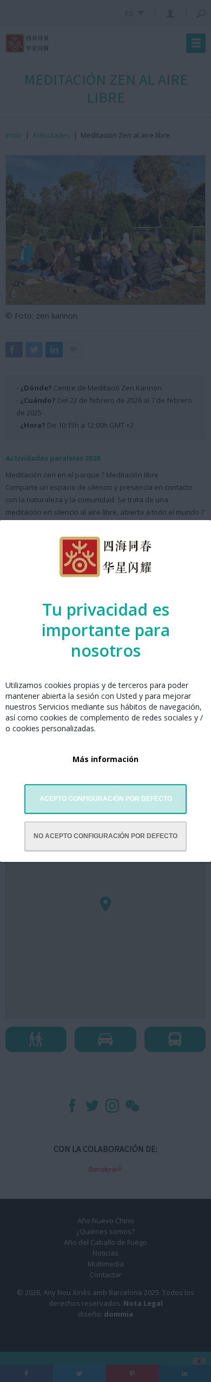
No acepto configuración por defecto (105, 836)
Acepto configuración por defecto (105, 799)
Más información (105, 759)
